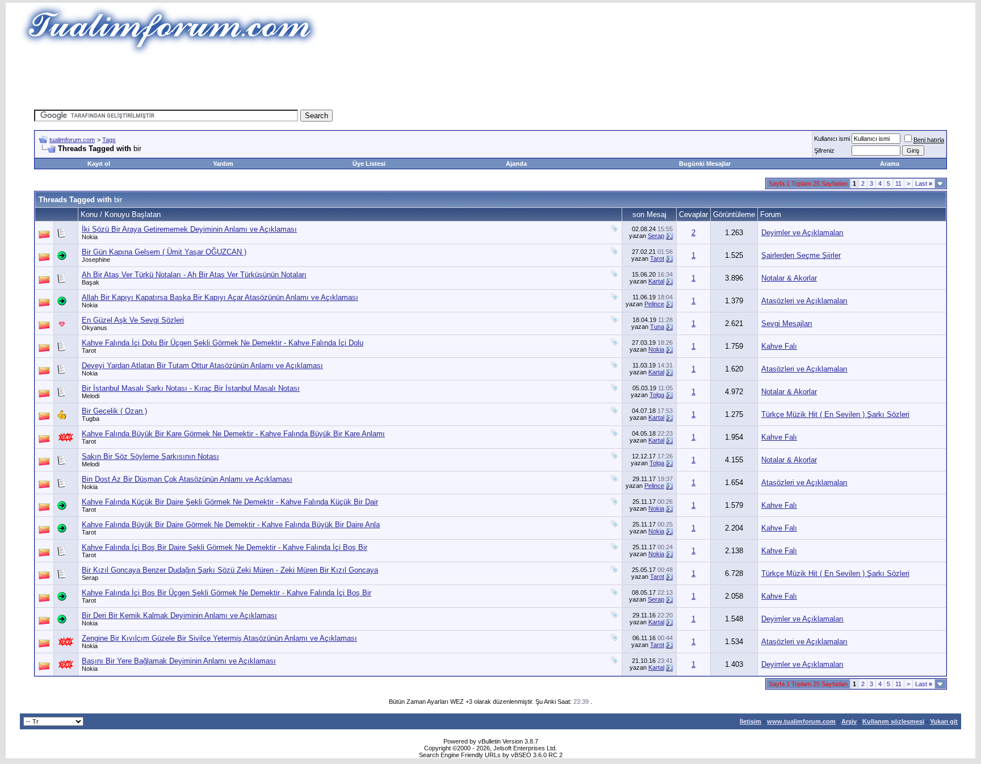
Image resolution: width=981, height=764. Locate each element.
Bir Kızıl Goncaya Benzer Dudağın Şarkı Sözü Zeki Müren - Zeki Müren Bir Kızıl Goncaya (230, 570)
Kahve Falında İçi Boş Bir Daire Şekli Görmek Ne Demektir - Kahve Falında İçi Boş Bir (224, 547)
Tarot (657, 258)
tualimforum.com (72, 139)
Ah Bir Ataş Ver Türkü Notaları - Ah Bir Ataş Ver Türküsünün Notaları (194, 274)
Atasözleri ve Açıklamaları (804, 301)
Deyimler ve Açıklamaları (802, 232)
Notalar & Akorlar (789, 278)
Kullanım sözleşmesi (893, 721)
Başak (90, 282)
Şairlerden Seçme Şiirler (801, 255)
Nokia (90, 236)
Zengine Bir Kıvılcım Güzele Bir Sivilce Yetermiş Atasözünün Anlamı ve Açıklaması (219, 638)
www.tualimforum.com (801, 721)
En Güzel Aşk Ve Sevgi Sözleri (133, 320)
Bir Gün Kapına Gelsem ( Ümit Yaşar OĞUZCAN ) (164, 252)
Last (923, 183)
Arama (889, 163)
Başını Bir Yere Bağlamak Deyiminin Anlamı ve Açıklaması (179, 661)
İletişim (750, 721)
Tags (109, 139)
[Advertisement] (282, 82)
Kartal (656, 281)
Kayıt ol (98, 163)
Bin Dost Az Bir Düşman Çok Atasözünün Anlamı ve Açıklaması (187, 479)
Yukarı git (944, 721)
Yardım (223, 163)
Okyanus (94, 327)
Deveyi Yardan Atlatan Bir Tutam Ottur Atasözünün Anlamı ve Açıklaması (202, 365)
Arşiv (849, 721)
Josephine (96, 259)
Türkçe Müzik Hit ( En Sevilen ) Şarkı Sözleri (835, 414)
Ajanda (516, 163)
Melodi (90, 396)
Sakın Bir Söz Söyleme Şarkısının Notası (150, 456)
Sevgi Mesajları (786, 323)
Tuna (657, 326)
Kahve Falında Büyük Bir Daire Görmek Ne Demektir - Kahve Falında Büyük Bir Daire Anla (231, 524)
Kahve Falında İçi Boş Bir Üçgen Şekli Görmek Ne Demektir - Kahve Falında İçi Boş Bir (226, 592)
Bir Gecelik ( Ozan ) (114, 411)
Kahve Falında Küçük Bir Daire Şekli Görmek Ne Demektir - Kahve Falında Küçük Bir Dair (230, 502)
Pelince (654, 303)
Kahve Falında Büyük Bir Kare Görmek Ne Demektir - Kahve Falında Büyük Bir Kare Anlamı (233, 433)
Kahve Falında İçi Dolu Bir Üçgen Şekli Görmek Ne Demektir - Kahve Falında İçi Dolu (222, 343)
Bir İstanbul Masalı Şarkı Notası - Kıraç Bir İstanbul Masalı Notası (191, 388)
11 (898, 183)
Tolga (656, 394)
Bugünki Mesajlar (705, 163)
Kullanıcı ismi (832, 138)
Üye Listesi (369, 163)
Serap (656, 235)
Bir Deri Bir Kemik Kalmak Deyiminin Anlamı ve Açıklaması (179, 615)
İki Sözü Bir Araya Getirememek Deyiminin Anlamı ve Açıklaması (189, 229)
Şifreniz (824, 150)
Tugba (90, 418)
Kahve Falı (779, 346)
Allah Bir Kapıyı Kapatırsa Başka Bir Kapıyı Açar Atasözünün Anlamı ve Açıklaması (220, 297)
